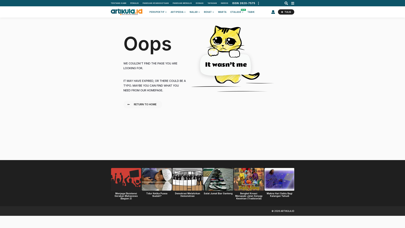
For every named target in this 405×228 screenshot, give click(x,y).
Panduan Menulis (182, 3)
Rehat (208, 12)
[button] (258, 3)
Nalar (194, 12)
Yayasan (212, 3)
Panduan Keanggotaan (156, 3)
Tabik (251, 12)
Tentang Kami (118, 3)
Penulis (134, 3)
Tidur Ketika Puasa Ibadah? (156, 194)
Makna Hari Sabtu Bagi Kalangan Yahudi (279, 194)
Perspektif (157, 12)
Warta (222, 12)
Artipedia (177, 12)
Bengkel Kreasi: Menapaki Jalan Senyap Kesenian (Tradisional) (248, 196)
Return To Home (145, 104)
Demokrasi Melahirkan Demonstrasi (187, 194)
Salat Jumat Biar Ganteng (218, 193)
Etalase (237, 11)
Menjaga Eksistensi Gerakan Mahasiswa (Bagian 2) (126, 196)
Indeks (224, 3)
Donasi (200, 3)
